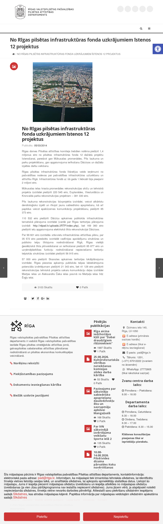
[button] (158, 49)
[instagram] (142, 9)
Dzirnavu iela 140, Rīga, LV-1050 (134, 329)
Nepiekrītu (121, 516)
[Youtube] (135, 9)
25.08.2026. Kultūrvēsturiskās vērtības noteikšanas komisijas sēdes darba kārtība (106, 366)
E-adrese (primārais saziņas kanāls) (135, 337)
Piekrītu (42, 516)
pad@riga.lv (144, 352)
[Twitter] (120, 9)
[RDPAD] (44, 11)
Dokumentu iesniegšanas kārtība (37, 385)
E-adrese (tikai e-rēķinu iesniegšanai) (134, 346)
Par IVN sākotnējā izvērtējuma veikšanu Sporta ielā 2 (103, 433)
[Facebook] (128, 9)
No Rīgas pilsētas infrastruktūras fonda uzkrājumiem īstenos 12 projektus (58, 133)
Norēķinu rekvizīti (26, 363)
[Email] (150, 9)
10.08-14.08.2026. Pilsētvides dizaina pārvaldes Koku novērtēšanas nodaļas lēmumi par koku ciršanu (105, 464)
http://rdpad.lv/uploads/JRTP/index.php (55, 225)
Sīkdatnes (20, 494)
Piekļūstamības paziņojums (33, 374)
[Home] (13, 54)
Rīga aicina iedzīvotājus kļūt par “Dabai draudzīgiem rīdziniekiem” (104, 337)
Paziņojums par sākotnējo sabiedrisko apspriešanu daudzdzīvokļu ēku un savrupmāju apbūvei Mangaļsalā (105, 401)
